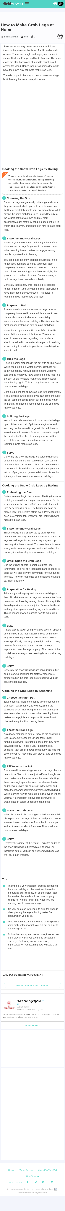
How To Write (32, 1176)
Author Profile (32, 1025)
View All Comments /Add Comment (32, 985)
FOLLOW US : (16, 1182)
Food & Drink (11, 36)
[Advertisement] (32, 115)
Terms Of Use (26, 1170)
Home (11, 1170)
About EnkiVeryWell (47, 1170)
